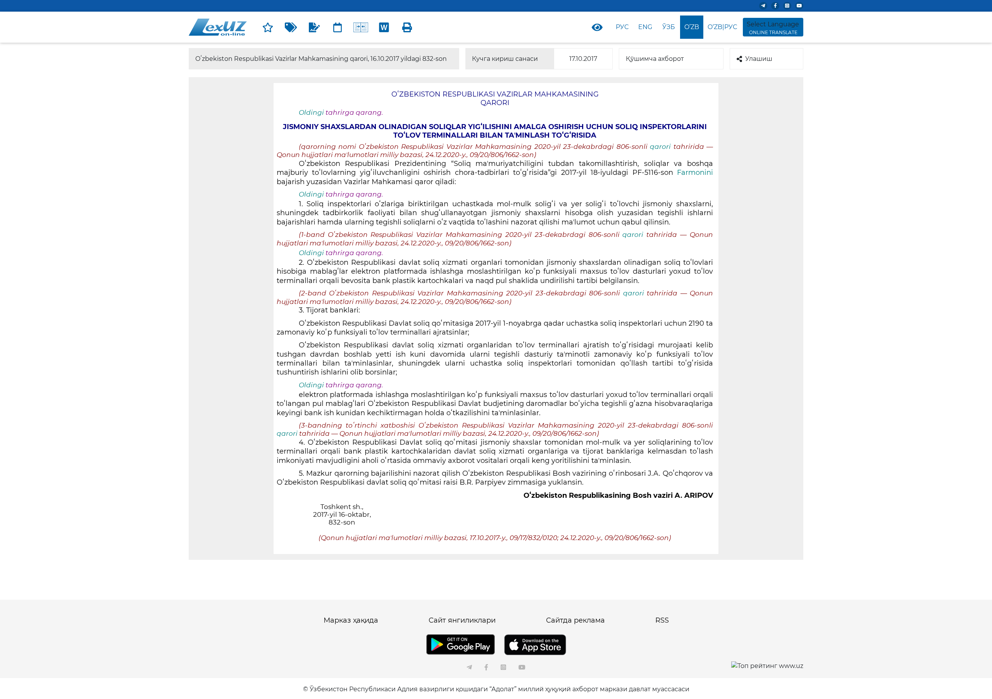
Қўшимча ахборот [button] (655, 58)
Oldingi (311, 112)
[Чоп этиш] (407, 27)
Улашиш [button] (758, 58)
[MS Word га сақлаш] (384, 27)
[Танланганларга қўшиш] (267, 27)
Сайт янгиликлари (462, 620)
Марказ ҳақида (351, 620)
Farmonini (695, 172)
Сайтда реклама (575, 620)
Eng (645, 27)
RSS (662, 620)
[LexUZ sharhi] (314, 27)
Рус (622, 27)
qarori (661, 146)
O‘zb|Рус (722, 27)
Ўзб (668, 27)
